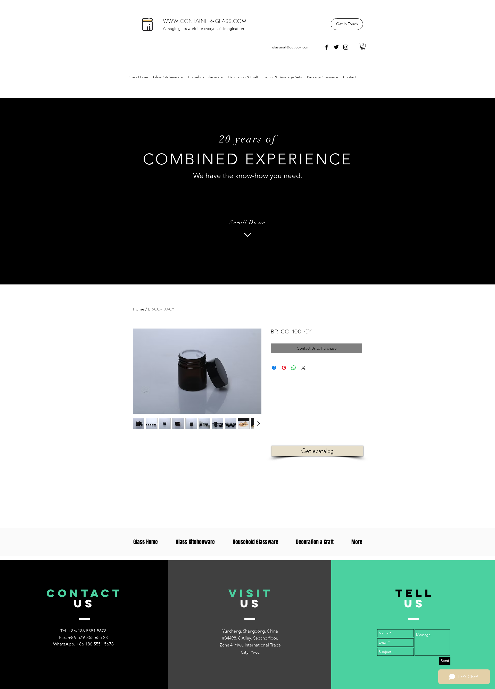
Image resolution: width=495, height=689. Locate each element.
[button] (347, 24)
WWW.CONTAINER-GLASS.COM (204, 21)
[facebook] (326, 47)
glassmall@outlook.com (290, 47)
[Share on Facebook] (274, 368)
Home (138, 309)
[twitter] (336, 47)
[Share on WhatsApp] (294, 368)
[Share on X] (303, 368)
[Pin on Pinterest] (284, 368)
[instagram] (345, 47)
